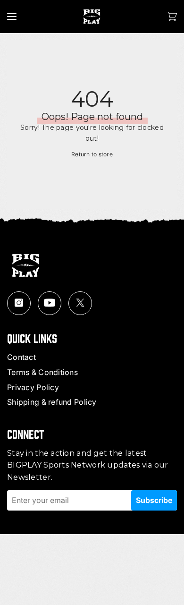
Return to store (92, 154)
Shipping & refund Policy (52, 402)
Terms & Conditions (42, 372)
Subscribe (154, 500)
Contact (21, 357)
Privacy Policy (33, 387)
